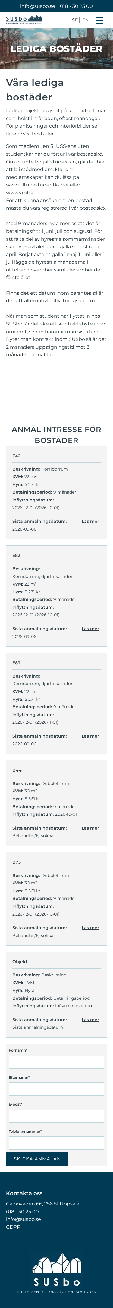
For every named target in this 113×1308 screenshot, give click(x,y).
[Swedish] (75, 24)
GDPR (13, 1227)
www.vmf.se (20, 192)
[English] (85, 24)
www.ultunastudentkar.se (37, 185)
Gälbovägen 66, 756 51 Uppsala (42, 1204)
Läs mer (90, 521)
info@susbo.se (37, 6)
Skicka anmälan (37, 1159)
